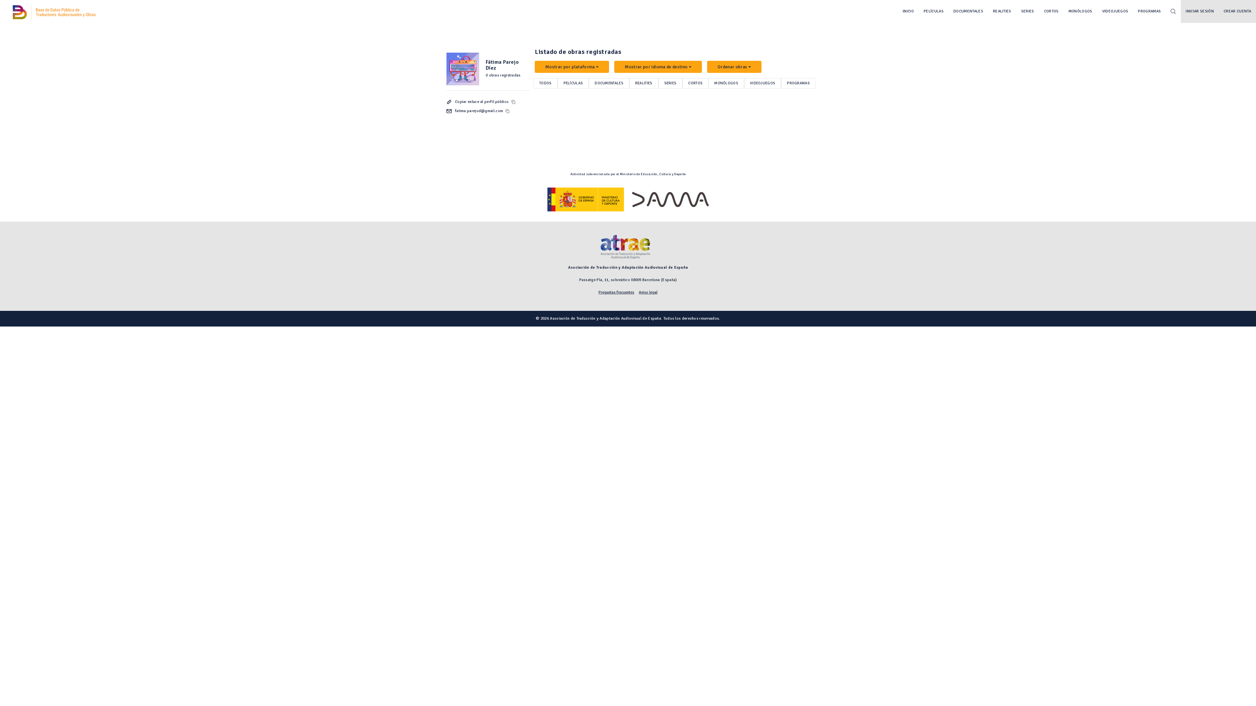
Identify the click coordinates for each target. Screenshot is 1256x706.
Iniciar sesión (1200, 11)
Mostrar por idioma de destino (656, 67)
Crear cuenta (1237, 11)
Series (1027, 11)
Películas (934, 11)
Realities (1002, 11)
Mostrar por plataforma (570, 67)
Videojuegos (1115, 11)
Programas (1149, 11)
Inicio (908, 11)
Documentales (968, 11)
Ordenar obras (732, 67)
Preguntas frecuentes (616, 292)
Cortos (1051, 11)
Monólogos (1080, 11)
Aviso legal (648, 292)
